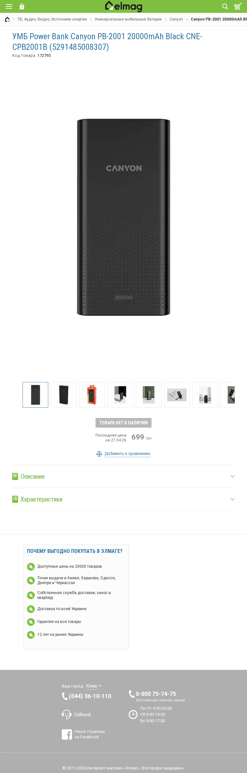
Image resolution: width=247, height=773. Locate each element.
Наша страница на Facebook (90, 734)
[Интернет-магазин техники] (7, 19)
